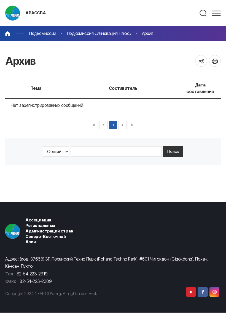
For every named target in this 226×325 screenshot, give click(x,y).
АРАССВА (35, 12)
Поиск (173, 151)
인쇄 (215, 61)
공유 (201, 61)
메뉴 (216, 13)
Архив (148, 33)
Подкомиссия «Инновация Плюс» (99, 33)
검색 (203, 13)
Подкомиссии (42, 33)
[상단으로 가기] (215, 314)
